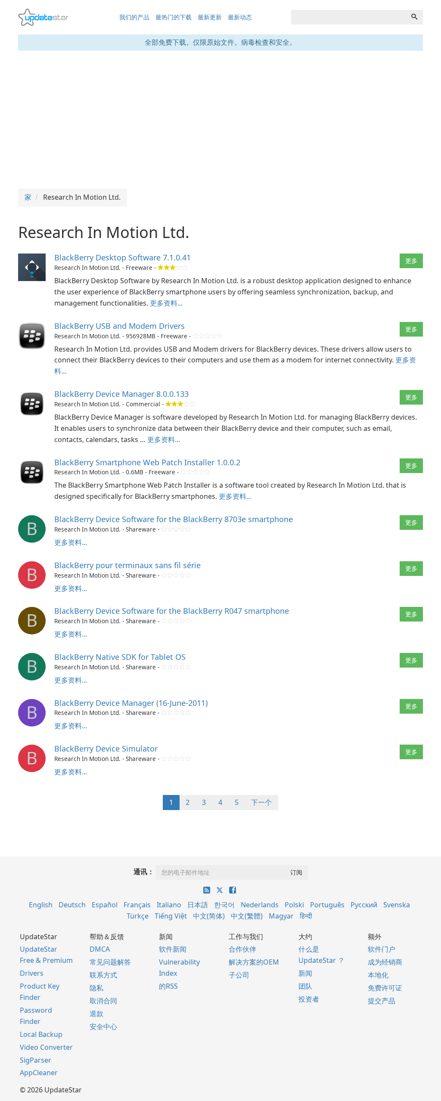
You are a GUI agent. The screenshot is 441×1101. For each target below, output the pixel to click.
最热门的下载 (173, 17)
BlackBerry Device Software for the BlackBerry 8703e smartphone (173, 519)
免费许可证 (385, 988)
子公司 (239, 975)
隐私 (96, 988)
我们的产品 (134, 17)
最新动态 (240, 17)
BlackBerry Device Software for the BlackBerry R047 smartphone (171, 611)
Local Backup (41, 1034)
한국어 (224, 904)
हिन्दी (306, 916)
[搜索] (414, 17)
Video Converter (46, 1047)
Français (137, 904)
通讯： (144, 871)
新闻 (305, 973)
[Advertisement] (220, 119)
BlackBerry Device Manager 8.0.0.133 (121, 394)
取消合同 (103, 1000)
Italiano (169, 904)
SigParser (35, 1060)
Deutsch (72, 904)
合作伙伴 (242, 949)
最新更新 (210, 17)
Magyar (281, 916)
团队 (305, 986)
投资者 (308, 999)
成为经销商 (385, 962)
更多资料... (166, 303)
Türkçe (138, 916)
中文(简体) (209, 916)
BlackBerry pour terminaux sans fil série (127, 565)
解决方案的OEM (254, 962)
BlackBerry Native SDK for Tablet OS (120, 657)
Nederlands (260, 904)
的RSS (168, 986)
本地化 (378, 975)
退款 (96, 1013)
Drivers (31, 973)
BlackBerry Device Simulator (106, 748)
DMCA (100, 949)
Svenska (396, 904)
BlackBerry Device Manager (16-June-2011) (131, 703)
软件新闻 (172, 949)
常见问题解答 (110, 962)
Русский (364, 904)
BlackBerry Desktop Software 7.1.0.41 (122, 257)
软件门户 (381, 949)
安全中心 (103, 1026)
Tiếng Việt (171, 916)
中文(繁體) (247, 916)
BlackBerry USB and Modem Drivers (119, 326)
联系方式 (103, 975)
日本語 (197, 904)
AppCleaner (39, 1072)
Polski (294, 904)
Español (105, 904)
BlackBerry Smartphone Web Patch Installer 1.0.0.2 (147, 462)
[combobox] (348, 17)
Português (327, 904)
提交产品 (381, 1000)
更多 (411, 261)
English (41, 904)
